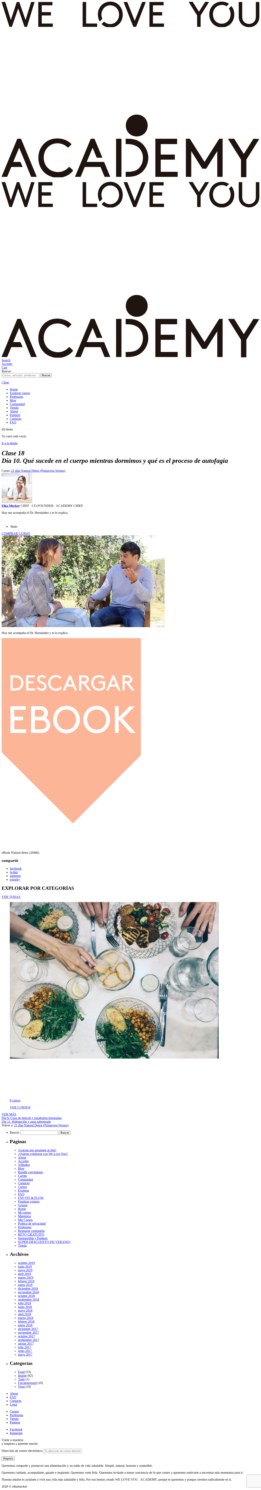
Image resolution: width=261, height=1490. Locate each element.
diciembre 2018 (28, 1288)
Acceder (7, 364)
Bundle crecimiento (30, 1172)
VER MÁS (9, 1114)
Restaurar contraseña (31, 1231)
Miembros (24, 1216)
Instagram (16, 1433)
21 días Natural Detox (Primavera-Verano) (38, 470)
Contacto (15, 418)
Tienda (14, 407)
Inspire (22, 1375)
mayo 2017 (25, 1354)
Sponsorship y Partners (33, 1238)
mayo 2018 (25, 1310)
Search (6, 360)
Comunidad (17, 404)
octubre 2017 (26, 1336)
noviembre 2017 (28, 1332)
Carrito (22, 1176)
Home (14, 389)
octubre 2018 (26, 1296)
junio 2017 (25, 1351)
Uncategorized (27, 1383)
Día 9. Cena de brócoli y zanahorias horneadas (32, 1118)
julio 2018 (24, 1303)
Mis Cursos (25, 1220)
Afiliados (24, 1165)
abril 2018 (24, 1314)
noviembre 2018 (28, 1292)
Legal (13, 1404)
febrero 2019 (26, 1281)
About (14, 411)
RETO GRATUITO (31, 1234)
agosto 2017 (26, 1343)
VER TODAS (11, 897)
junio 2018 (25, 1307)
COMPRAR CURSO (16, 533)
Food (21, 1372)
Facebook (16, 1429)
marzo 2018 (25, 1318)
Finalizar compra (29, 1201)
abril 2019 (24, 1274)
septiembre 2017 (28, 1340)
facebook (16, 868)
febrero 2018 (26, 1321)
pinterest (15, 876)
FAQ (13, 422)
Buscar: (6, 371)
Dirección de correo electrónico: (23, 1451)
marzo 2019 (25, 1277)
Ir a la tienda (10, 443)
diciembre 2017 (28, 1329)
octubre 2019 (26, 1263)
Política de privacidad (32, 1223)
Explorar (23, 1190)
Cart (4, 367)
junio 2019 (25, 1266)
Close (5, 382)
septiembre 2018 (28, 1299)
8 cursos (15, 1100)
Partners (15, 415)
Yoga (21, 1386)
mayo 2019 (25, 1270)
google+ (15, 879)
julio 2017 (24, 1347)
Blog (13, 400)
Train (21, 1379)
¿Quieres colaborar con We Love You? (43, 1154)
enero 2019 (25, 1285)
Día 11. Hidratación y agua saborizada (26, 1121)
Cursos (22, 1187)
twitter (14, 872)
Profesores (16, 396)
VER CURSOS (20, 1107)
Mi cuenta (24, 1212)
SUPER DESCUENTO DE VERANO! (44, 1242)
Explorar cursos (20, 393)
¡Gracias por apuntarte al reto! (37, 1150)
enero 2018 (25, 1325)
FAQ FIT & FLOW (31, 1198)
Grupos (23, 1205)
